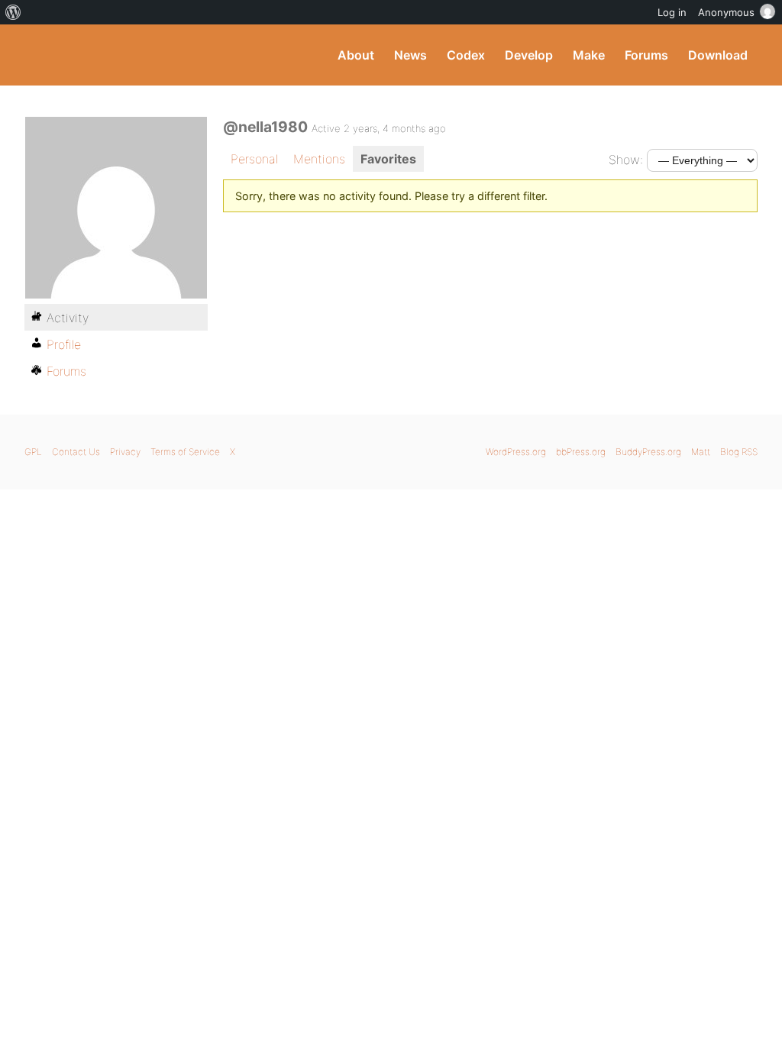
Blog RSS (739, 451)
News (410, 55)
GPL (33, 451)
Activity (68, 317)
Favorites (388, 158)
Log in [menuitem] (672, 12)
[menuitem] (13, 12)
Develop (529, 55)
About (356, 55)
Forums (646, 55)
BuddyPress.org (127, 55)
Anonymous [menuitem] (726, 12)
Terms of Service (185, 451)
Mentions (319, 158)
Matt (700, 451)
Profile (64, 344)
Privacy (125, 451)
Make (589, 55)
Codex (466, 55)
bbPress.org (581, 451)
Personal (254, 158)
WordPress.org (516, 451)
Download (718, 55)
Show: (626, 159)
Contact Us (76, 451)
